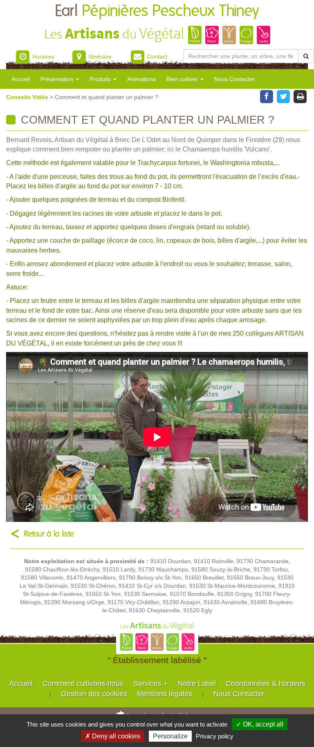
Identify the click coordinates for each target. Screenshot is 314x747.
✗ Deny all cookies (112, 736)
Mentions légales (164, 694)
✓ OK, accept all (259, 724)
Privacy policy (214, 736)
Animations (141, 79)
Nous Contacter (234, 79)
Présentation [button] (57, 79)
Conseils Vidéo (28, 97)
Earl (157, 11)
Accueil (20, 79)
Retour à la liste (49, 534)
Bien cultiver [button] (183, 79)
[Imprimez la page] (300, 96)
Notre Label (197, 683)
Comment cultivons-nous (83, 683)
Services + (150, 683)
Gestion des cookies (94, 694)
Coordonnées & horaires (265, 683)
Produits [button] (101, 79)
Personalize (170, 736)
